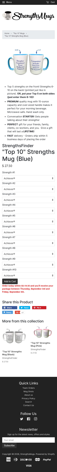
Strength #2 (8, 183)
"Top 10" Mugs (19, 33)
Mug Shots (29, 391)
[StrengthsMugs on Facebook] (28, 419)
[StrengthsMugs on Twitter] (21, 419)
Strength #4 (8, 204)
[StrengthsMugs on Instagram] (35, 419)
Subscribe (9, 445)
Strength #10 (9, 269)
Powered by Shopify (45, 454)
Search (28, 402)
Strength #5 (8, 215)
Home (7, 33)
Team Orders (29, 388)
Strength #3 (8, 194)
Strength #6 (8, 226)
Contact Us (28, 405)
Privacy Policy (28, 398)
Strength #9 (8, 258)
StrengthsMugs (27, 454)
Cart (52, 2)
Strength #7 (8, 237)
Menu (9, 2)
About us (28, 395)
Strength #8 (8, 248)
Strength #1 (8, 172)
